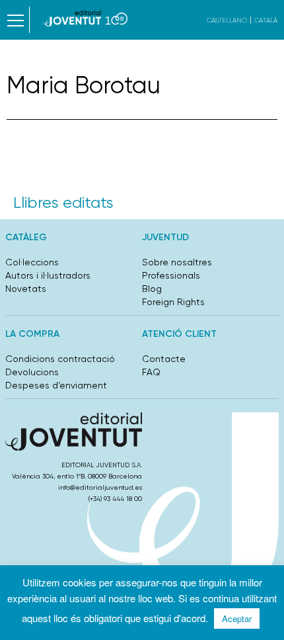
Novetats (25, 288)
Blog (152, 288)
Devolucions (32, 372)
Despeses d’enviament (56, 385)
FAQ (151, 372)
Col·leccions (32, 262)
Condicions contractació (60, 358)
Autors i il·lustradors (47, 275)
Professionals (171, 275)
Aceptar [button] (237, 618)
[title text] (85, 18)
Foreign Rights (173, 302)
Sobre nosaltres (177, 262)
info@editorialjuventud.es (100, 487)
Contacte (164, 358)
